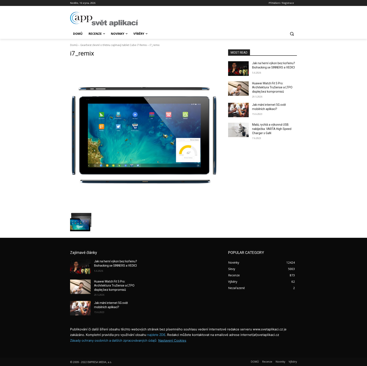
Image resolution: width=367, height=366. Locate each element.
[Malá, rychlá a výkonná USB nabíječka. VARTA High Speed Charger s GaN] (238, 130)
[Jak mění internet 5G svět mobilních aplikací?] (238, 110)
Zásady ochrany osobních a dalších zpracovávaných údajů (113, 340)
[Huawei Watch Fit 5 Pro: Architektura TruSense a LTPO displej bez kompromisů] (238, 88)
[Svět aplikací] (104, 19)
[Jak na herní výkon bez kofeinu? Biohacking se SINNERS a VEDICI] (238, 68)
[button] (292, 34)
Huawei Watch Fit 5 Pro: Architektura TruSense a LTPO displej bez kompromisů (272, 87)
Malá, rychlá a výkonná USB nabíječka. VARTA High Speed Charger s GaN (271, 129)
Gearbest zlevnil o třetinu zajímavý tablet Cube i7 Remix (113, 45)
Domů (74, 45)
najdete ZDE (156, 335)
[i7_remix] (144, 135)
